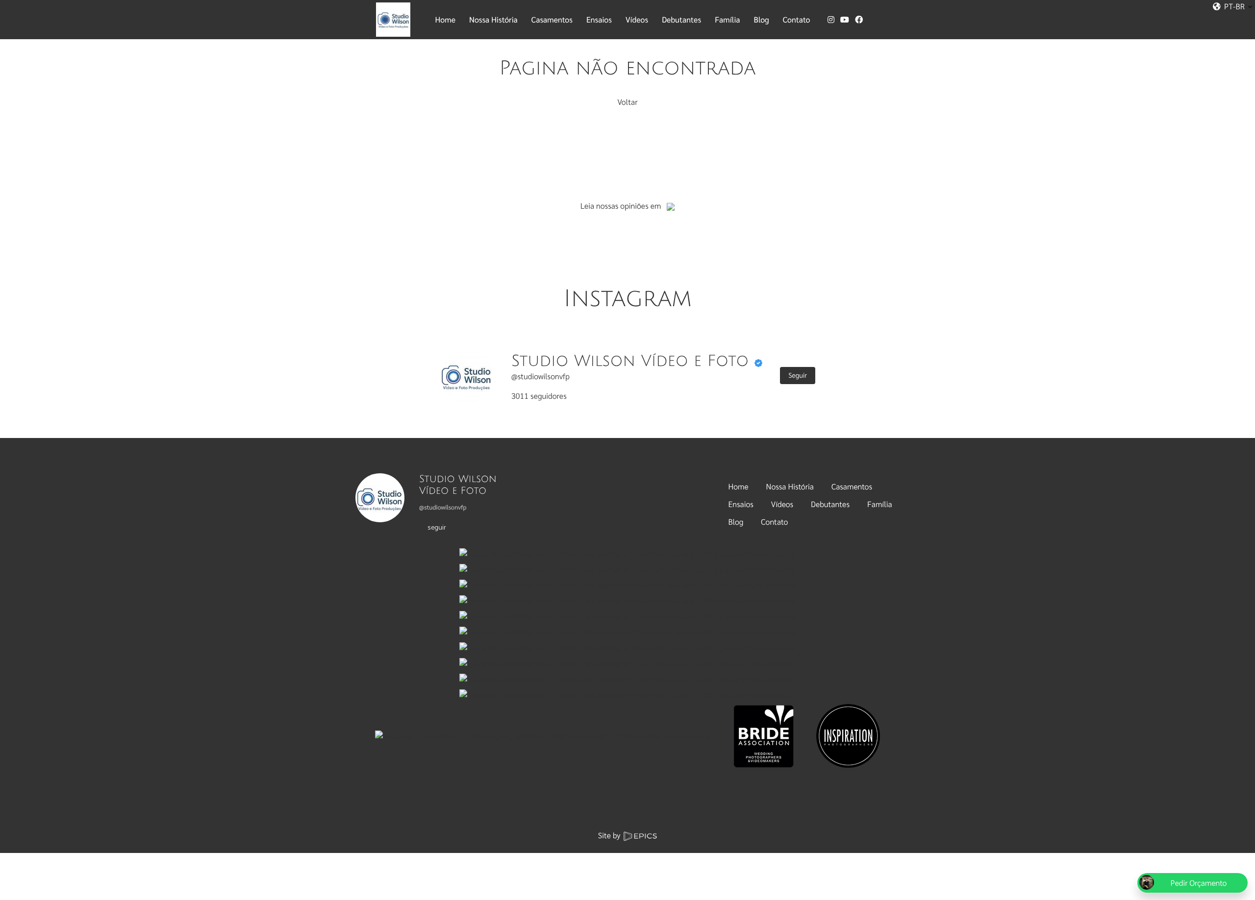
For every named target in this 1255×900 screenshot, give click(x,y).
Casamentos (851, 486)
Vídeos (782, 504)
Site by (610, 835)
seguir (436, 526)
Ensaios (740, 504)
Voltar (627, 102)
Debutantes (830, 504)
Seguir (797, 375)
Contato (774, 521)
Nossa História (790, 486)
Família (879, 504)
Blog (736, 521)
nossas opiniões (622, 205)
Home (738, 486)
